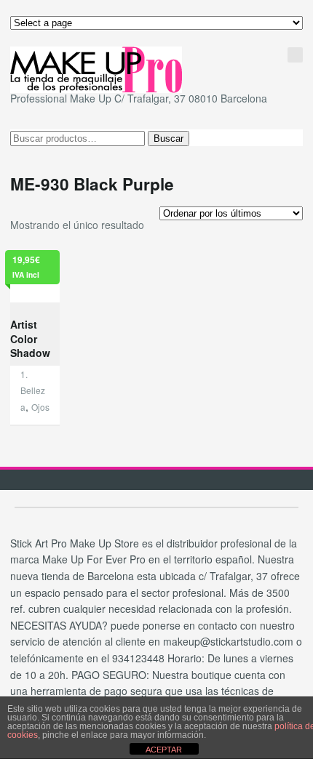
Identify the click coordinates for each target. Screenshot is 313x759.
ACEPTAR (164, 749)
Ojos (40, 407)
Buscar (168, 138)
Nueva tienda (235, 45)
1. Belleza (32, 390)
